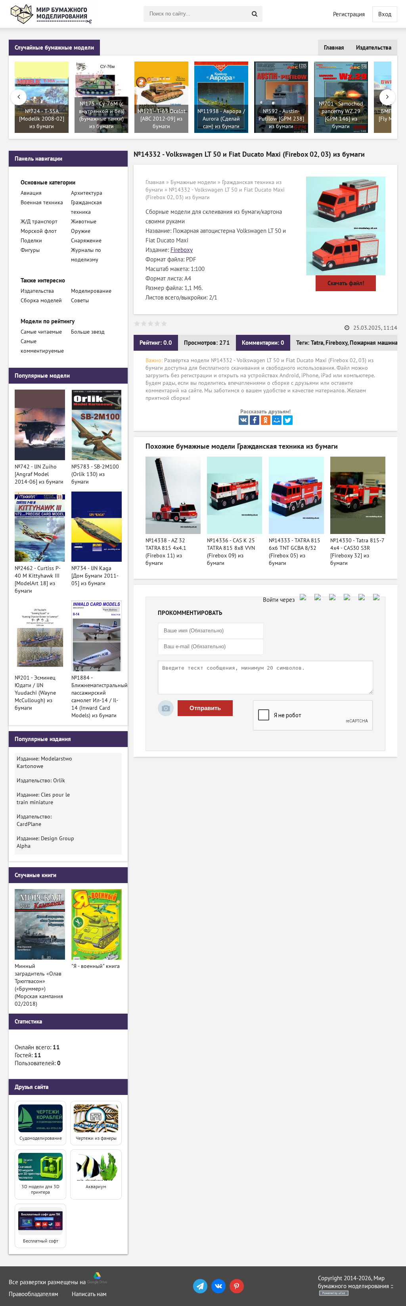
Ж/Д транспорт (39, 221)
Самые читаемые (41, 331)
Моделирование (91, 291)
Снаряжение (86, 240)
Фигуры (30, 250)
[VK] (218, 1286)
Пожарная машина (374, 342)
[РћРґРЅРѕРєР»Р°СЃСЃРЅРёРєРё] (265, 420)
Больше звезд (88, 331)
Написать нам (89, 1294)
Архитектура (86, 193)
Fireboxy (181, 250)
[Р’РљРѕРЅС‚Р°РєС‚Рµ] (243, 420)
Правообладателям (33, 1294)
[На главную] (52, 14)
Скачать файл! (345, 283)
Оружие (80, 231)
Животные (83, 221)
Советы (80, 300)
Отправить (205, 708)
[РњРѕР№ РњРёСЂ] (277, 420)
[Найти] (254, 14)
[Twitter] (288, 420)
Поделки (31, 240)
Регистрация (349, 14)
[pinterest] (237, 1286)
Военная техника (42, 202)
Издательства (373, 47)
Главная (334, 47)
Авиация (31, 193)
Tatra (317, 342)
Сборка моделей (41, 300)
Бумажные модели (193, 182)
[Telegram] (200, 1286)
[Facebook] (254, 420)
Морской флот (39, 231)
